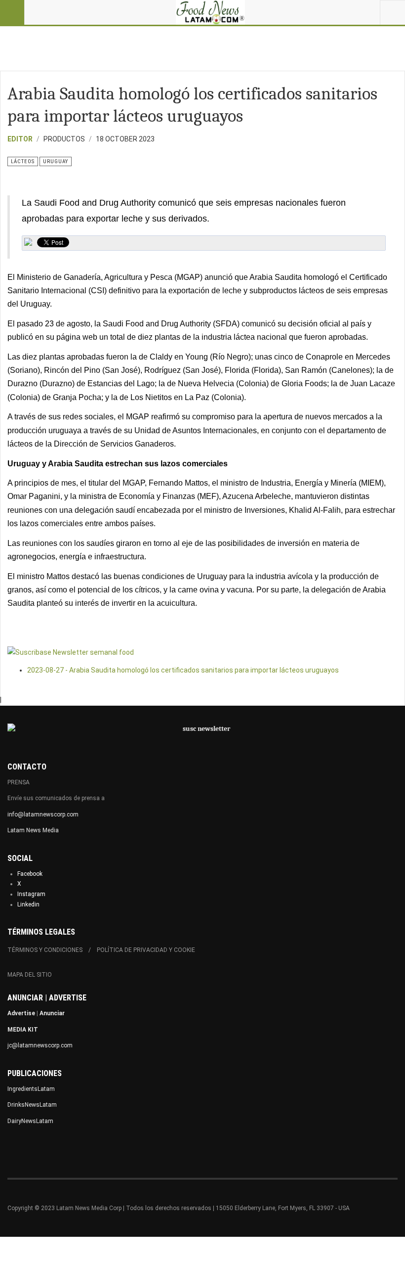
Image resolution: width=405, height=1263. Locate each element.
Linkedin (28, 904)
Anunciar (52, 1013)
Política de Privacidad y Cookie (146, 950)
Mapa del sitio (29, 974)
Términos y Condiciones (44, 950)
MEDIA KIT (22, 1029)
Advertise (21, 1013)
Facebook (29, 873)
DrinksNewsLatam (32, 1104)
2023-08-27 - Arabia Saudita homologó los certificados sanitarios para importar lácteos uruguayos (183, 670)
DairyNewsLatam (30, 1121)
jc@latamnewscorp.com (40, 1045)
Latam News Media (33, 830)
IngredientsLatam (31, 1088)
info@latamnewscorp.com (43, 814)
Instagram (31, 894)
